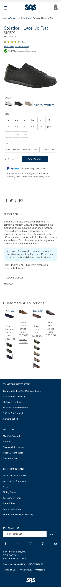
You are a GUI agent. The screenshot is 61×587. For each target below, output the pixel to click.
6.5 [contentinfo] (32, 119)
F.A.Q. (6, 486)
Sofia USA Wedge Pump (50, 327)
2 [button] (22, 87)
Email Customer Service (15, 475)
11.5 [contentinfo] (16, 134)
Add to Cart (35, 158)
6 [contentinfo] (24, 119)
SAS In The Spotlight (13, 413)
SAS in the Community (14, 396)
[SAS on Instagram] (30, 543)
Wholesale (39, 569)
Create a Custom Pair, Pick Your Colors (22, 391)
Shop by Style (18, 18)
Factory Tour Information (15, 407)
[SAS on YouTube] (55, 543)
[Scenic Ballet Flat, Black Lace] (36, 343)
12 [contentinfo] (24, 134)
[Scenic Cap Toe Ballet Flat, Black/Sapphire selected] (9, 358)
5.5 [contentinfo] (16, 119)
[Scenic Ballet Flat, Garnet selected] (36, 367)
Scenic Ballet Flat (36, 329)
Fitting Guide (9, 492)
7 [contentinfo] (40, 119)
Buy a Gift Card (10, 458)
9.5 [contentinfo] (32, 127)
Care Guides (9, 503)
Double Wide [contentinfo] (48, 149)
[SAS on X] (18, 543)
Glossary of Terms (12, 497)
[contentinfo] (9, 103)
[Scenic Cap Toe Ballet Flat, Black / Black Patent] (9, 346)
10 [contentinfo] (41, 127)
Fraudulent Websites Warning (18, 514)
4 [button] (32, 87)
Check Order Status (13, 452)
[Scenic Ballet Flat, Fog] (36, 355)
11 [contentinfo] (8, 134)
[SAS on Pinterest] (43, 543)
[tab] (30, 243)
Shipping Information (13, 447)
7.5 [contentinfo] (48, 119)
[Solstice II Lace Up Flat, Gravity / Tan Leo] (30, 75)
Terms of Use (10, 569)
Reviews (8, 284)
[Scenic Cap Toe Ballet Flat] (9, 317)
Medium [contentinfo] (26, 149)
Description (11, 214)
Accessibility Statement (15, 481)
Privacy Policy (25, 569)
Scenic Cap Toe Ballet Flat (9, 331)
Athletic (29, 18)
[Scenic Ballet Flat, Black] (36, 349)
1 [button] (17, 87)
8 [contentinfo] (8, 127)
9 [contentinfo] (24, 127)
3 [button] (27, 87)
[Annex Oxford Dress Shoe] (23, 313)
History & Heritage (12, 402)
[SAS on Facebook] (5, 543)
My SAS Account (11, 436)
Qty (7, 158)
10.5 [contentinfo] (49, 127)
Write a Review (22, 46)
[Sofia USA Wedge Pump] (50, 314)
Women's (7, 18)
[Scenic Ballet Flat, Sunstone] (36, 361)
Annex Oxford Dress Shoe (23, 327)
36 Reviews (9, 46)
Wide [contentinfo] (36, 149)
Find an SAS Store (12, 508)
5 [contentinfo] (8, 119)
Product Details (14, 277)
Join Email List (11, 528)
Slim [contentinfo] (8, 149)
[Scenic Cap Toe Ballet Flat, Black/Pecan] (9, 352)
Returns (7, 441)
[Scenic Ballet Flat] (36, 317)
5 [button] (37, 87)
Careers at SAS (11, 418)
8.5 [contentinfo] (16, 127)
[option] (30, 75)
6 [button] (42, 87)
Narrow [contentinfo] (16, 149)
